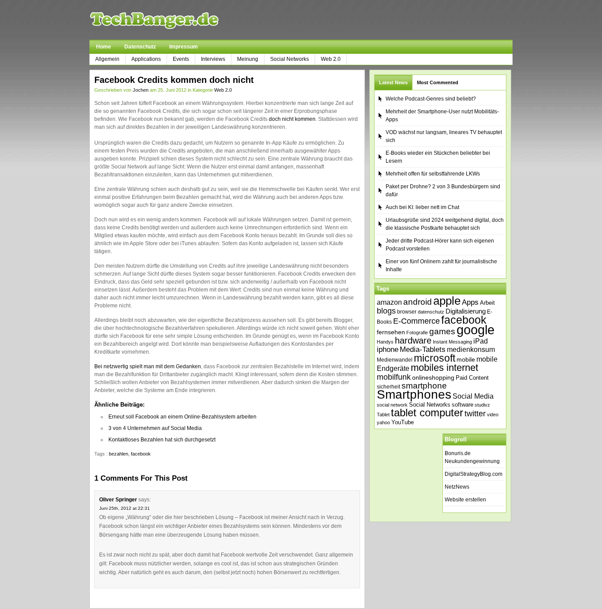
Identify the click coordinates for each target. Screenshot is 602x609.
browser (406, 311)
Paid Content (472, 377)
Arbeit (487, 303)
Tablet (383, 414)
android (417, 301)
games (442, 331)
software (462, 404)
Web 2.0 (331, 59)
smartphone (424, 385)
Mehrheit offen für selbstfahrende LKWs (433, 174)
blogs (386, 310)
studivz (482, 404)
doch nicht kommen (292, 119)
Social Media (473, 396)
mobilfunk (394, 377)
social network (392, 404)
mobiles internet (444, 367)
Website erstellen (465, 500)
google (475, 329)
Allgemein (107, 59)
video (492, 414)
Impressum (183, 47)
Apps (470, 302)
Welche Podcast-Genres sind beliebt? (431, 99)
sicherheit (388, 387)
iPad (480, 341)
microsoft (434, 358)
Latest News (393, 82)
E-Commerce (416, 321)
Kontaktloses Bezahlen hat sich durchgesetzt (162, 440)
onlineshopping (433, 377)
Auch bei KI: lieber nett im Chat (422, 207)
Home (103, 47)
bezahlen (118, 453)
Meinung (247, 59)
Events (181, 59)
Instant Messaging (452, 341)
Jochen (141, 90)
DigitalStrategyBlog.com (473, 474)
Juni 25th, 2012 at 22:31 (124, 508)
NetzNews (457, 487)
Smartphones (414, 394)
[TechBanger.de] (175, 20)
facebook (141, 453)
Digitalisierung (466, 311)
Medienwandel (394, 360)
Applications (146, 59)
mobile (466, 359)
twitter (475, 413)
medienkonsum (471, 349)
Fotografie (417, 332)
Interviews (213, 59)
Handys (385, 341)
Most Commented (437, 82)
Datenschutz (140, 47)
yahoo (383, 422)
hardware (413, 340)
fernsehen (391, 332)
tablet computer (427, 412)
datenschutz (431, 311)
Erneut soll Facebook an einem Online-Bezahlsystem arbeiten (182, 417)
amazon (389, 302)
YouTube (402, 422)
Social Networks (289, 59)
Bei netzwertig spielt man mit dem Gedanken (147, 366)
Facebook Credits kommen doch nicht (174, 80)
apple (447, 300)
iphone (387, 349)
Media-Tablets (423, 349)
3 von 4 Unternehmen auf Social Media (155, 428)
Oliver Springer (118, 500)
